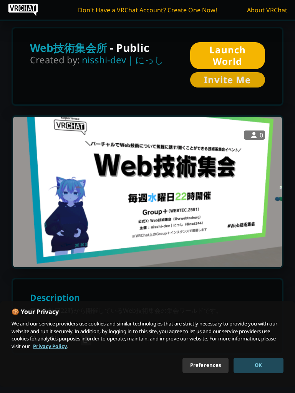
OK (258, 365)
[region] (147, 344)
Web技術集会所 (68, 47)
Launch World (227, 55)
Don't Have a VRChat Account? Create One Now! (147, 10)
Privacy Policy (50, 346)
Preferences (205, 365)
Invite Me (227, 79)
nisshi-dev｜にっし (123, 59)
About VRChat (267, 10)
